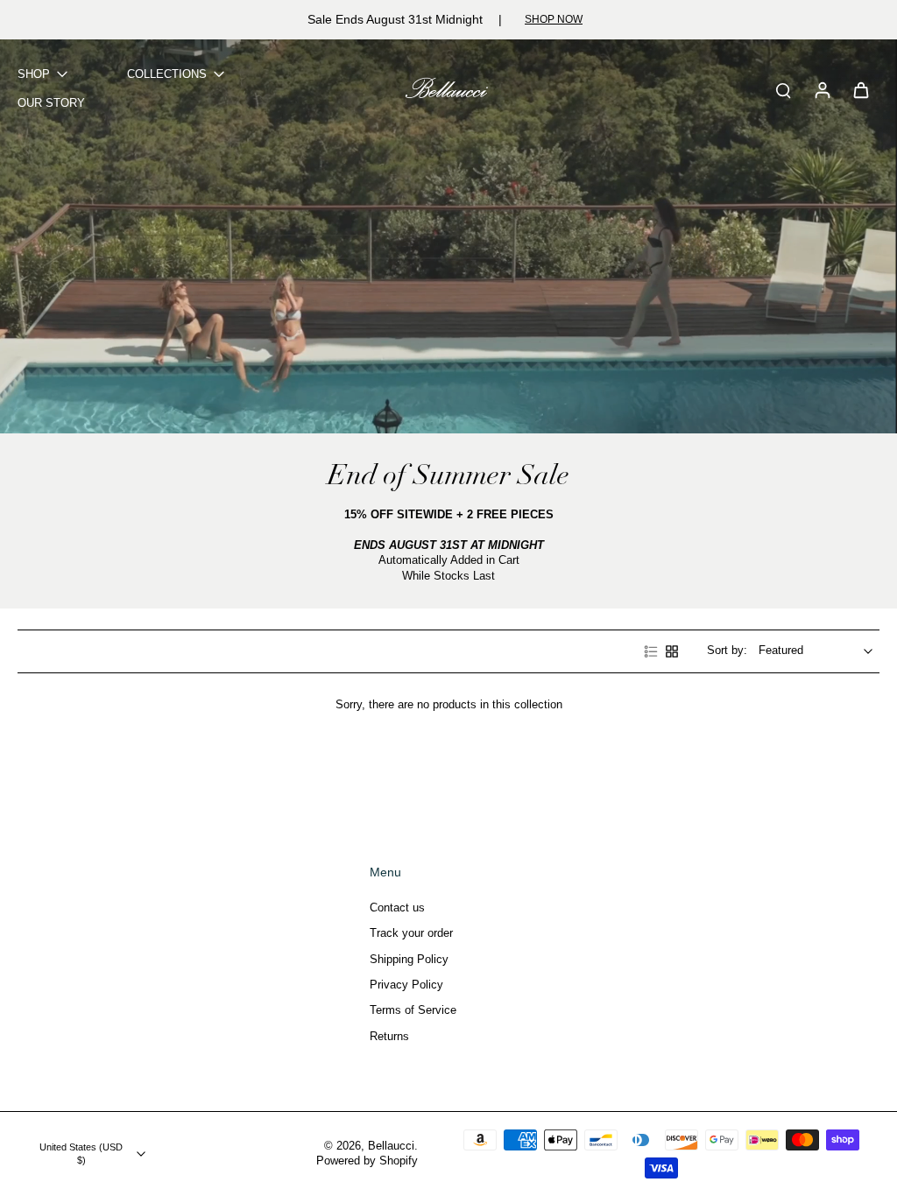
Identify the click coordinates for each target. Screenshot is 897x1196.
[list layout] (650, 651)
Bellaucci (391, 1146)
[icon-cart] (860, 89)
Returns (389, 1037)
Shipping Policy (409, 959)
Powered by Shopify (367, 1161)
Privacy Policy (406, 985)
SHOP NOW (554, 19)
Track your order (411, 933)
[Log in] (821, 89)
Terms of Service (413, 1010)
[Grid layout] (671, 651)
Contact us (397, 908)
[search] (783, 89)
